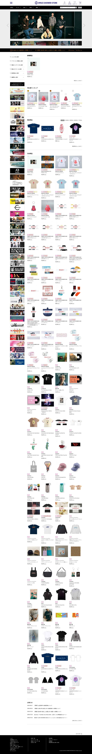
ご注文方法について (14, 741)
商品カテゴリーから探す (17, 69)
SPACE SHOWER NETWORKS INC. (70, 750)
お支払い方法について (14, 742)
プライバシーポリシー (53, 739)
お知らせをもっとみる (76, 720)
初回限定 (67, 120)
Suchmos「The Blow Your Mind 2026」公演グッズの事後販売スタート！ (56, 50)
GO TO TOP (78, 733)
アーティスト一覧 (34, 739)
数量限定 (76, 120)
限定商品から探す (15, 73)
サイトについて (13, 750)
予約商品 (80, 120)
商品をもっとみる (77, 80)
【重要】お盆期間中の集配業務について (43, 705)
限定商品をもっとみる (76, 146)
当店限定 (62, 120)
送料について (12, 743)
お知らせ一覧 (33, 742)
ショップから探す (15, 56)
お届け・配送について (14, 745)
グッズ (17, 7)
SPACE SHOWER (70, 748)
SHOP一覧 (33, 738)
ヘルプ (11, 738)
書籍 (37, 7)
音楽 (24, 7)
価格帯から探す (15, 77)
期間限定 (71, 120)
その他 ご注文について (14, 748)
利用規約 (50, 741)
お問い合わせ (12, 749)
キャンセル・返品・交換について (16, 746)
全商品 (11, 7)
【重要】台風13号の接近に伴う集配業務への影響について (47, 708)
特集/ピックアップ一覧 (35, 741)
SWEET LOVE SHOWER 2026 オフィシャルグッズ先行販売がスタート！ (50, 717)
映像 (31, 7)
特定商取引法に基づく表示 (54, 742)
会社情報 (50, 738)
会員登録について (13, 739)
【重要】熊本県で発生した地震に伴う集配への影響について (20, 50)
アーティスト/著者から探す (17, 61)
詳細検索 (80, 7)
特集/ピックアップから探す (17, 65)
